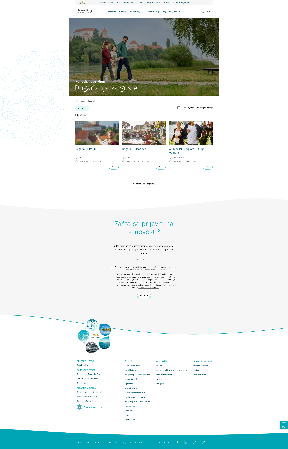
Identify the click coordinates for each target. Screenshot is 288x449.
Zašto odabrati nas (106, 3)
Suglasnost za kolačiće (132, 442)
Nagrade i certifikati (164, 375)
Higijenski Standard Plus (135, 393)
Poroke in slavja (199, 375)
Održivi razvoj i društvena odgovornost (172, 370)
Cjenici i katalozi (131, 420)
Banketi (196, 370)
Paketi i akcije (135, 12)
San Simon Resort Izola (86, 401)
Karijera (159, 379)
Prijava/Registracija (182, 3)
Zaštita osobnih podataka (148, 288)
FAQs (127, 415)
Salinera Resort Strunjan (87, 397)
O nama (159, 366)
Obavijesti (160, 384)
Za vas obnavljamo (132, 406)
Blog (118, 3)
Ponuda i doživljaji (151, 12)
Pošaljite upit (129, 3)
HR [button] (208, 12)
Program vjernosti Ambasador (158, 3)
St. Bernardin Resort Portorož (89, 392)
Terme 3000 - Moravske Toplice (89, 374)
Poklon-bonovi (131, 379)
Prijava (144, 295)
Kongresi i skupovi (176, 12)
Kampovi (122, 12)
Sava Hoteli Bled (83, 365)
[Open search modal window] (203, 12)
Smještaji (112, 12)
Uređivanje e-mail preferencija (137, 402)
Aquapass (129, 384)
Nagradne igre (131, 388)
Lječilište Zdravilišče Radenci (88, 379)
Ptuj (164, 12)
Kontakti (140, 3)
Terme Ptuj (81, 383)
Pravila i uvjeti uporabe (111, 442)
